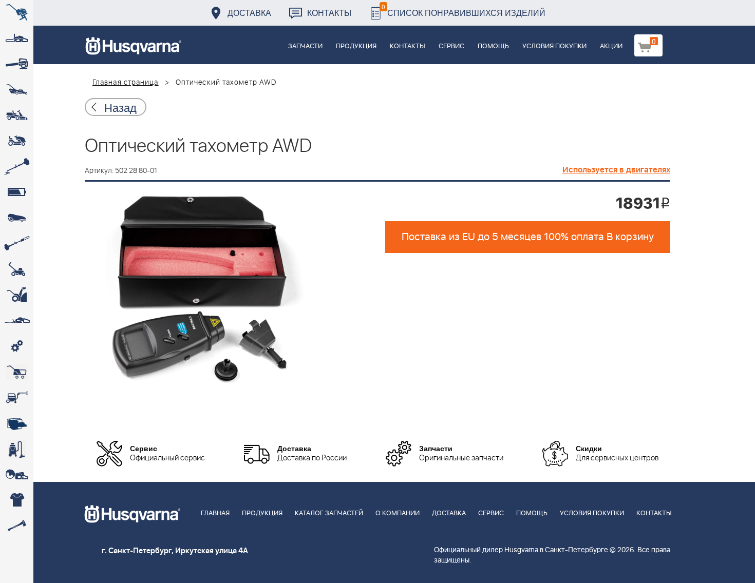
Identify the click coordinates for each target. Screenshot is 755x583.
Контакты (329, 12)
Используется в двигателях (616, 170)
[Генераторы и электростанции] (16, 372)
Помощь (493, 46)
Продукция (356, 46)
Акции (611, 46)
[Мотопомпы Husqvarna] (16, 423)
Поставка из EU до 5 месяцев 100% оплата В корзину (528, 237)
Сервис (451, 46)
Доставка (249, 12)
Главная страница (125, 82)
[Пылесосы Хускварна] (16, 449)
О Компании (397, 513)
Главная (215, 513)
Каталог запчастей (329, 513)
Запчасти (305, 46)
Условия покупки (554, 46)
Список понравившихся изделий (463, 10)
